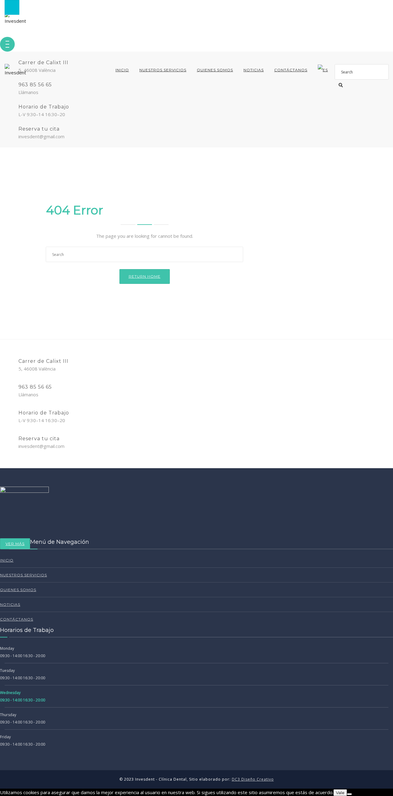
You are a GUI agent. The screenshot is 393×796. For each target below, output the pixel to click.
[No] (349, 794)
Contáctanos (290, 70)
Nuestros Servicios (162, 70)
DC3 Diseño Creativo (253, 779)
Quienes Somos (215, 70)
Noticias (253, 70)
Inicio (122, 70)
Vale (340, 792)
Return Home (145, 276)
